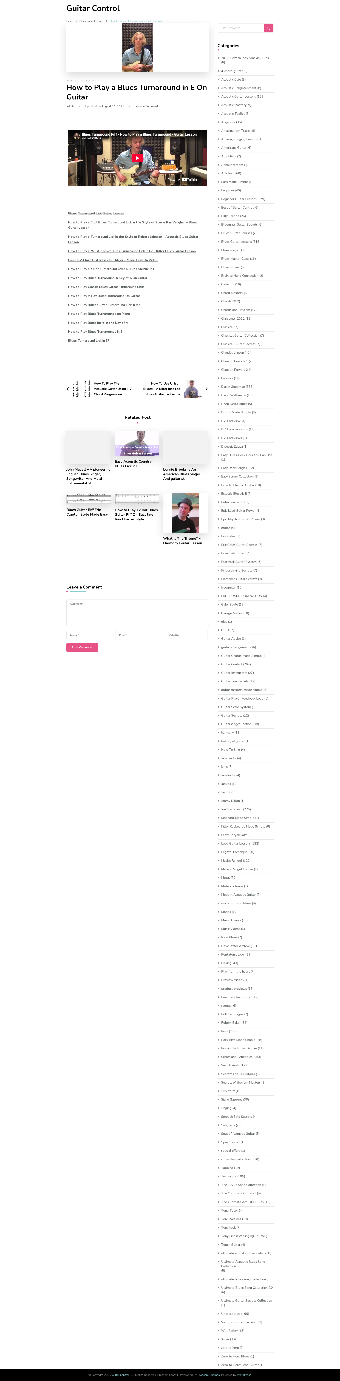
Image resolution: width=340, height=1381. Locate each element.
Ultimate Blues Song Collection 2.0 (247, 1288)
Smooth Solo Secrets (236, 1117)
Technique (228, 1176)
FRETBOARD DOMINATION (241, 596)
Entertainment (232, 502)
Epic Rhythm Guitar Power (240, 519)
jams (224, 767)
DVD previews (231, 438)
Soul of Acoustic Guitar (238, 1134)
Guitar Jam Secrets (235, 681)
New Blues (229, 937)
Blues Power (230, 267)
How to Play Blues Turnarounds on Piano (99, 314)
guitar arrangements (236, 647)
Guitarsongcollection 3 (237, 724)
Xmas (225, 1339)
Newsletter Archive (235, 946)
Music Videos (230, 929)
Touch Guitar (230, 1245)
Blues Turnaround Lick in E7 (88, 341)
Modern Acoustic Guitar (238, 895)
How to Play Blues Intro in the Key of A (98, 323)
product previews (234, 989)
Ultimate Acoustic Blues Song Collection (243, 1264)
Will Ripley (229, 1331)
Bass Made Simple (234, 182)
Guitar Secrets (231, 715)
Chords (226, 301)
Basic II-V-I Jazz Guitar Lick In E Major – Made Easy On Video (113, 260)
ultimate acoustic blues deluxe (244, 1253)
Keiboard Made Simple (237, 818)
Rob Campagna (232, 1014)
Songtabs (228, 1125)
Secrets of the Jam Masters (241, 1082)
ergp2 (225, 528)
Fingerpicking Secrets (236, 570)
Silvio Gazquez (231, 1099)
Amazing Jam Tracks (235, 131)
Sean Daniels (230, 1065)
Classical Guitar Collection (240, 335)
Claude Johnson (232, 352)
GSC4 (225, 630)
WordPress (244, 1375)
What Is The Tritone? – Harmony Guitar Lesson (182, 540)
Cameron (227, 284)
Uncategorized (231, 1314)
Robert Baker (231, 1023)
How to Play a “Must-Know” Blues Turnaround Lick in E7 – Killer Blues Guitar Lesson (132, 251)
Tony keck (228, 1227)
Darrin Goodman (233, 387)
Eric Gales (228, 536)
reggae (226, 1006)
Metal (225, 878)
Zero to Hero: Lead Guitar (240, 1365)
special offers (230, 1151)
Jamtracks (228, 775)
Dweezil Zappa (232, 446)
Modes (226, 912)
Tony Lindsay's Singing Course (243, 1236)
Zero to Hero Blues (235, 1356)
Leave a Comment (146, 106)
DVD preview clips (234, 429)
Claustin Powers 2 (234, 370)
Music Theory (231, 920)
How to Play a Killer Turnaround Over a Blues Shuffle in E (111, 269)
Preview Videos (232, 980)
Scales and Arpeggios (237, 1057)
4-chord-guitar (232, 71)
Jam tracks (228, 758)
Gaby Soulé (229, 604)
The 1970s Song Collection (241, 1185)
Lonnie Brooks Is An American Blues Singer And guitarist (181, 474)
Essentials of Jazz (233, 553)
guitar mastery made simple (242, 690)
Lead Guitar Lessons (236, 843)
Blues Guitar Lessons (81, 80)
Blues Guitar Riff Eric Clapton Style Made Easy (87, 512)
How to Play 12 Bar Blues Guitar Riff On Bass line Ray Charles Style (136, 515)
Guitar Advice (231, 638)
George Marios (231, 613)
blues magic (230, 250)
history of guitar (233, 741)
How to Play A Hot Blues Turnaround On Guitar (104, 296)
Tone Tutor (229, 1210)
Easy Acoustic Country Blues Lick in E (133, 463)
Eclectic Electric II (234, 493)
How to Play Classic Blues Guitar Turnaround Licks (106, 287)
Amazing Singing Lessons (239, 139)
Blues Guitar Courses (236, 233)
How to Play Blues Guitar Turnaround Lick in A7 (104, 305)
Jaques (226, 784)
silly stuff (228, 1091)
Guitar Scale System (236, 707)
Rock (224, 1031)
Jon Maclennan (231, 809)
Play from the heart (235, 971)
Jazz (224, 792)
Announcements (233, 165)
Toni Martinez (231, 1219)
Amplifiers (228, 156)
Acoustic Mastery (233, 105)
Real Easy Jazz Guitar (236, 997)
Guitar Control (93, 8)
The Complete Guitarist (238, 1193)
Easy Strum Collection (237, 476)
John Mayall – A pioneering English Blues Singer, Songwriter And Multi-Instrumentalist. (88, 476)
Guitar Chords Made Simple (241, 656)
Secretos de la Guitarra (238, 1074)
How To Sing (230, 750)
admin (70, 106)
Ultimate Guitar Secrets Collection (246, 1300)
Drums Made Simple (236, 412)
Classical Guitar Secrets (238, 344)
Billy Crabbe (230, 216)
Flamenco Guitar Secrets (239, 579)
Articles (227, 173)
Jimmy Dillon (230, 801)
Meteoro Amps (232, 886)
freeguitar (228, 587)
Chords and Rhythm (235, 310)
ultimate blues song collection (243, 1279)
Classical (227, 327)
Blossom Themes (208, 1375)
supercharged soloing (237, 1159)
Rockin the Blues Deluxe (239, 1048)
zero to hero (230, 1348)
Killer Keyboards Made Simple (243, 826)
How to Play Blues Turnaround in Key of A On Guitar (107, 278)
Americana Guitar (233, 148)
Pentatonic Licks (233, 954)
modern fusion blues (236, 903)
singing (226, 1108)
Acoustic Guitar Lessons (238, 96)
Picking (226, 963)
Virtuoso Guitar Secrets (238, 1322)
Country (227, 378)
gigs (224, 622)
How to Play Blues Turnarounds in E (95, 331)
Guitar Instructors (234, 673)
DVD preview (230, 421)
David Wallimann (233, 395)
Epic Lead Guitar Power (238, 510)
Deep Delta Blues (234, 404)
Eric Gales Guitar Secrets (239, 545)
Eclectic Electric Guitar (237, 485)
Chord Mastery (232, 293)
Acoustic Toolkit (233, 114)
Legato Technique (234, 852)
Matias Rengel (231, 861)
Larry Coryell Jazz (234, 835)
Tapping (227, 1168)
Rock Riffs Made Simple (238, 1040)
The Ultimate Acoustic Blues (242, 1202)
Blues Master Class (235, 259)
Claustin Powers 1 (234, 361)
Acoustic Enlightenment (238, 88)
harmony (227, 732)
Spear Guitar (230, 1142)
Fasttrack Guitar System (239, 562)
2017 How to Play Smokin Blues (245, 58)
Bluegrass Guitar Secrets (239, 224)
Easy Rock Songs (233, 468)
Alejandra (228, 122)
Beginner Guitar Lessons (239, 199)
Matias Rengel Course (237, 869)
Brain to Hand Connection (239, 276)
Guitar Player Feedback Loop (242, 698)
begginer (227, 190)
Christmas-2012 (233, 318)
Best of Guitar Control (237, 207)
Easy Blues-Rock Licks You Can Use (246, 455)
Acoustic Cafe (231, 79)
